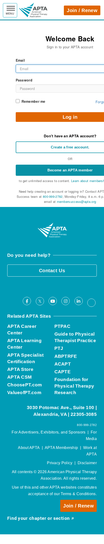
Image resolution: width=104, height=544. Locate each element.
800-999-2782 (53, 196)
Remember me (33, 101)
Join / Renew (82, 10)
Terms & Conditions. (79, 494)
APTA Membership (61, 448)
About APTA (29, 448)
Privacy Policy (59, 463)
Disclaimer (87, 463)
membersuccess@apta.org (76, 201)
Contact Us (52, 270)
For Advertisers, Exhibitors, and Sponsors (48, 432)
